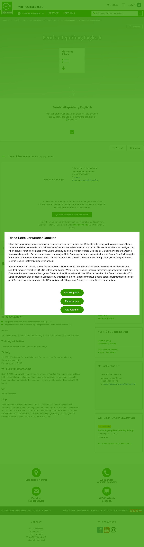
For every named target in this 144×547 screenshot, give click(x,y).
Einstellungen (72, 301)
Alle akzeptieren (72, 293)
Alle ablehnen (72, 310)
